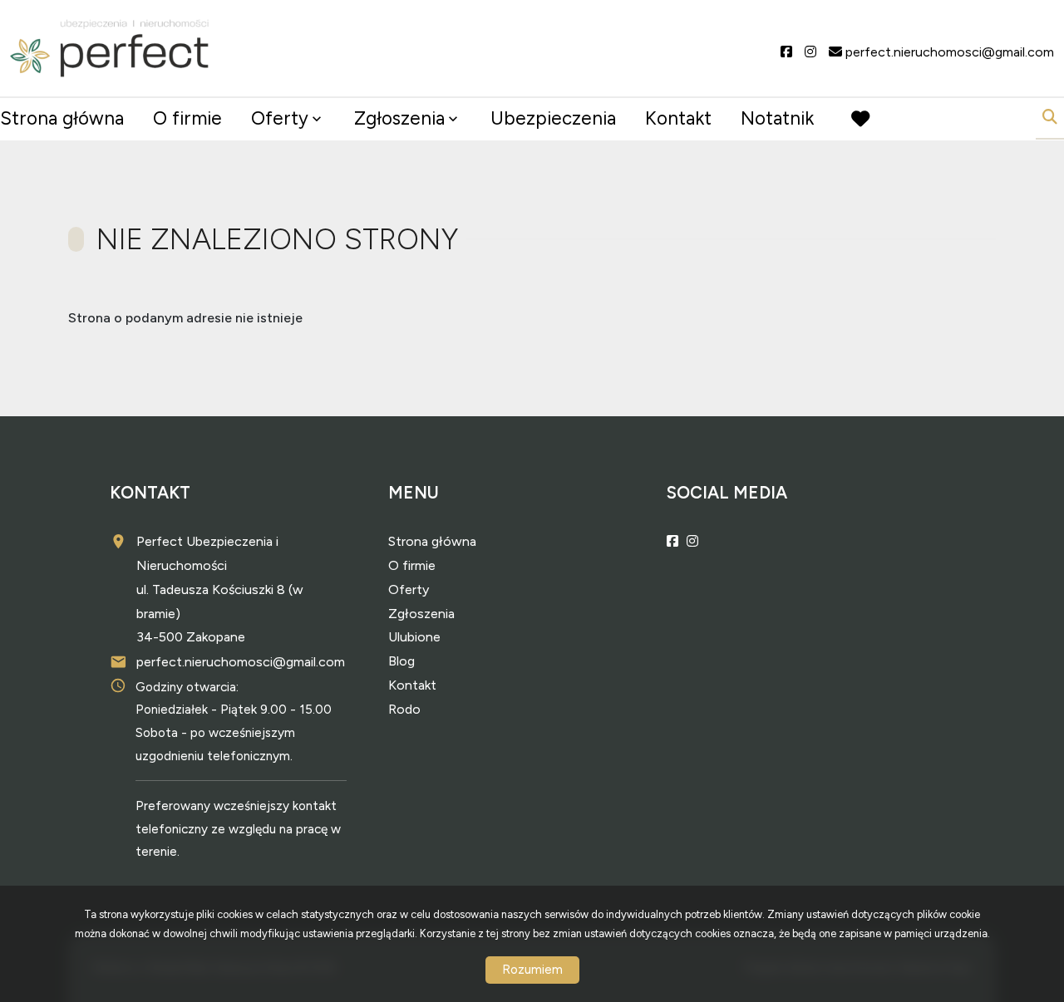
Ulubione (414, 637)
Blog (401, 661)
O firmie (187, 118)
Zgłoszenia (421, 613)
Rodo (404, 709)
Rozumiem (532, 969)
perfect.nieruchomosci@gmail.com (240, 662)
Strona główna (62, 118)
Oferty (279, 118)
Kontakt (678, 118)
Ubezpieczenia (553, 118)
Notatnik (777, 118)
